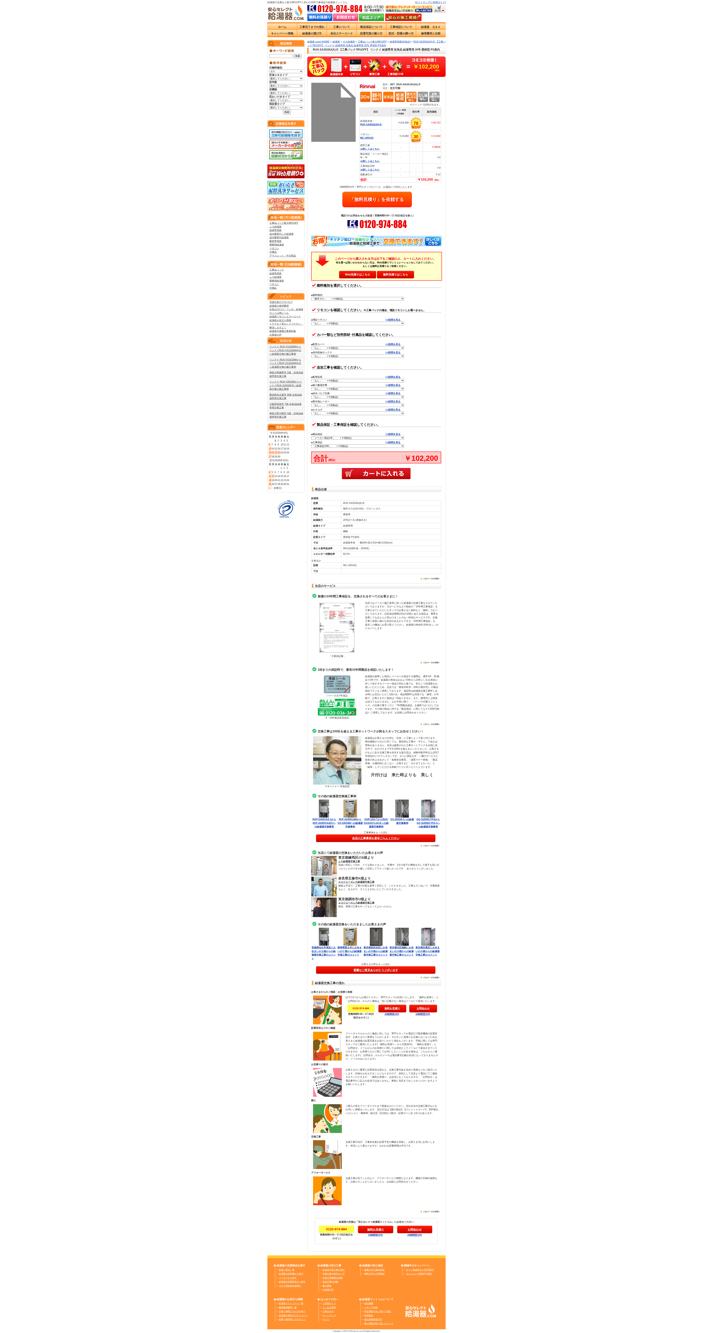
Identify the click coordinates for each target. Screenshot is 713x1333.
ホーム (282, 26)
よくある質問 (329, 1307)
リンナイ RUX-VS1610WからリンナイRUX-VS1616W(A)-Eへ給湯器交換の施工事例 (285, 363)
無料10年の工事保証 (374, 1273)
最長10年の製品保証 (374, 1270)
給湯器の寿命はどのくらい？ (293, 1315)
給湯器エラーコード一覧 (291, 1303)
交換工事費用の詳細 (333, 1278)
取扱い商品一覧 (286, 1270)
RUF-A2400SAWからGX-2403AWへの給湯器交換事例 (350, 823)
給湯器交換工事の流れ (334, 1270)
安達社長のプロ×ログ (281, 302)
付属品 (273, 252)
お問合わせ (328, 1311)
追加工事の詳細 (330, 1281)
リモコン (274, 248)
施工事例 (327, 1286)
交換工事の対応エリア (334, 1273)
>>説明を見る (393, 319)
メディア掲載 (371, 1307)
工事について (341, 26)
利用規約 (368, 1315)
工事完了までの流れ (312, 26)
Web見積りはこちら (357, 274)
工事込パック (276, 269)
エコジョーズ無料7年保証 (419, 1273)
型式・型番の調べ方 (401, 33)
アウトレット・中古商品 (282, 255)
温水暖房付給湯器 (279, 237)
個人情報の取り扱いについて (378, 1323)
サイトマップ (423, 2)
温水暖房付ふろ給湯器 (281, 234)
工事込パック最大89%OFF (283, 223)
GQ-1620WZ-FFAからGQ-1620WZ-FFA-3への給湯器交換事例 (428, 823)
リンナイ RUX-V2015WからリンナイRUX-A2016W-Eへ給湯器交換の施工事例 (285, 385)
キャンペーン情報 (282, 33)
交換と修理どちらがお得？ (292, 1311)
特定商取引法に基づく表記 (377, 1311)
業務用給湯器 (276, 244)
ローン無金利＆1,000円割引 (420, 1270)
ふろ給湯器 (275, 226)
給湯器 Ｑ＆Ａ (430, 26)
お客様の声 (275, 334)
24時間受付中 (392, 1014)
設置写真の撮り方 (371, 33)
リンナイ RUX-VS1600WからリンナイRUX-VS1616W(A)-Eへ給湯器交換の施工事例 (285, 350)
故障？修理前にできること (292, 1319)
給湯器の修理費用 (279, 305)
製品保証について (371, 26)
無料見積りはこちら (395, 274)
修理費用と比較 (431, 33)
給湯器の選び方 (312, 33)
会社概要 (368, 1303)
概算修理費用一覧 (288, 1307)
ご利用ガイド (438, 2)
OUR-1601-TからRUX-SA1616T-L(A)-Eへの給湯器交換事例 (376, 823)
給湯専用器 (275, 230)
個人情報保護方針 (373, 1319)
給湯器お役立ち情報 (280, 320)
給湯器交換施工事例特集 (282, 331)
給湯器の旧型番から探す (291, 1273)
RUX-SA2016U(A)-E (371, 124)
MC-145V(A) (366, 138)
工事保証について (401, 26)
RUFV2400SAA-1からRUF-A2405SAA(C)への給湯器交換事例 (324, 823)
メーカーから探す (288, 1278)
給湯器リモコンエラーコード (285, 316)
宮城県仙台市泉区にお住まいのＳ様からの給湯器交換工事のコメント (324, 953)
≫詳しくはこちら (370, 148)
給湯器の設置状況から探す (292, 1281)
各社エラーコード (342, 33)
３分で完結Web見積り (290, 1286)
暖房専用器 (275, 241)
